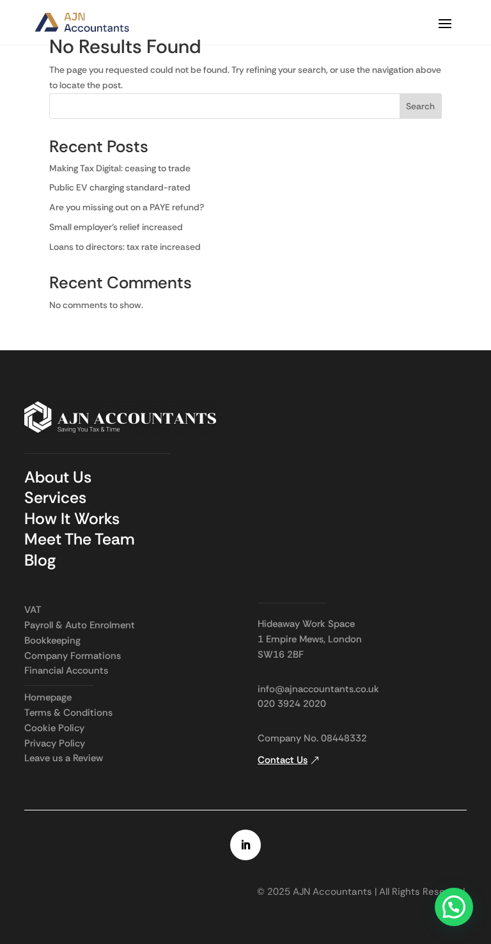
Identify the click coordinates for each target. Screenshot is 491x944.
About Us (57, 477)
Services (55, 497)
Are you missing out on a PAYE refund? (126, 207)
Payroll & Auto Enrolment (79, 625)
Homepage (48, 697)
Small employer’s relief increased (116, 227)
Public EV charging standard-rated (121, 187)
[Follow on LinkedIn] (245, 845)
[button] (454, 907)
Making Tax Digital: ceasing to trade (120, 168)
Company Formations (72, 655)
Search (420, 106)
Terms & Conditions (68, 712)
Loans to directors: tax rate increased (125, 246)
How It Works (72, 518)
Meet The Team (79, 539)
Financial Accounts (66, 670)
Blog (40, 560)
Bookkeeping (52, 640)
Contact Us (283, 760)
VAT (33, 609)
